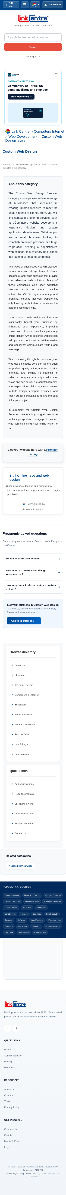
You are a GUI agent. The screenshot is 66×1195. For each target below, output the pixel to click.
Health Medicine (32, 901)
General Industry (12, 895)
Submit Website (13, 1055)
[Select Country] (8, 131)
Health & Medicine (25, 724)
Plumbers (9, 926)
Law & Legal (21, 744)
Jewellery (37, 914)
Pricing (8, 1061)
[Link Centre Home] (33, 18)
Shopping (20, 675)
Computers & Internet (27, 694)
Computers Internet (49, 131)
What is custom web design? (23, 558)
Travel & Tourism (24, 685)
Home (7, 1049)
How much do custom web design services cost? (26, 572)
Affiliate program (24, 813)
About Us (9, 1089)
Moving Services (52, 926)
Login (7, 1147)
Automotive (41, 908)
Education (20, 704)
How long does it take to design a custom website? (31, 587)
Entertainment (22, 754)
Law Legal (9, 932)
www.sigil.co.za (36, 503)
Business (20, 665)
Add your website (24, 783)
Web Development (22, 136)
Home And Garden (32, 895)
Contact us (21, 833)
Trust (7, 1101)
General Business (53, 895)
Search (33, 47)
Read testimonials (24, 793)
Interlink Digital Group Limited (18, 1174)
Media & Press (12, 1141)
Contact (8, 1095)
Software (21, 920)
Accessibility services (20, 866)
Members (9, 1067)
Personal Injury (54, 920)
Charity (8, 1135)
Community (10, 1129)
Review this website (33, 509)
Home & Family (23, 714)
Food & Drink (22, 734)
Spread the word (24, 803)
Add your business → (24, 620)
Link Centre (21, 131)
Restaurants (23, 932)
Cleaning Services (12, 901)
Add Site (11, 5)
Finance (24, 914)
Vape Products (37, 920)
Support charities (24, 823)
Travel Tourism (11, 908)
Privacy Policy (12, 1107)
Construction (10, 914)
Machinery (22, 926)
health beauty (52, 914)
